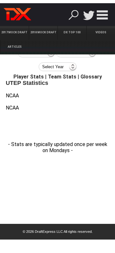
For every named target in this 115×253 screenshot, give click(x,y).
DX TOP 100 (72, 32)
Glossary (91, 77)
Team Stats (62, 77)
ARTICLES (15, 46)
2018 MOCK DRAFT (43, 32)
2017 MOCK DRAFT (14, 32)
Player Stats (28, 77)
